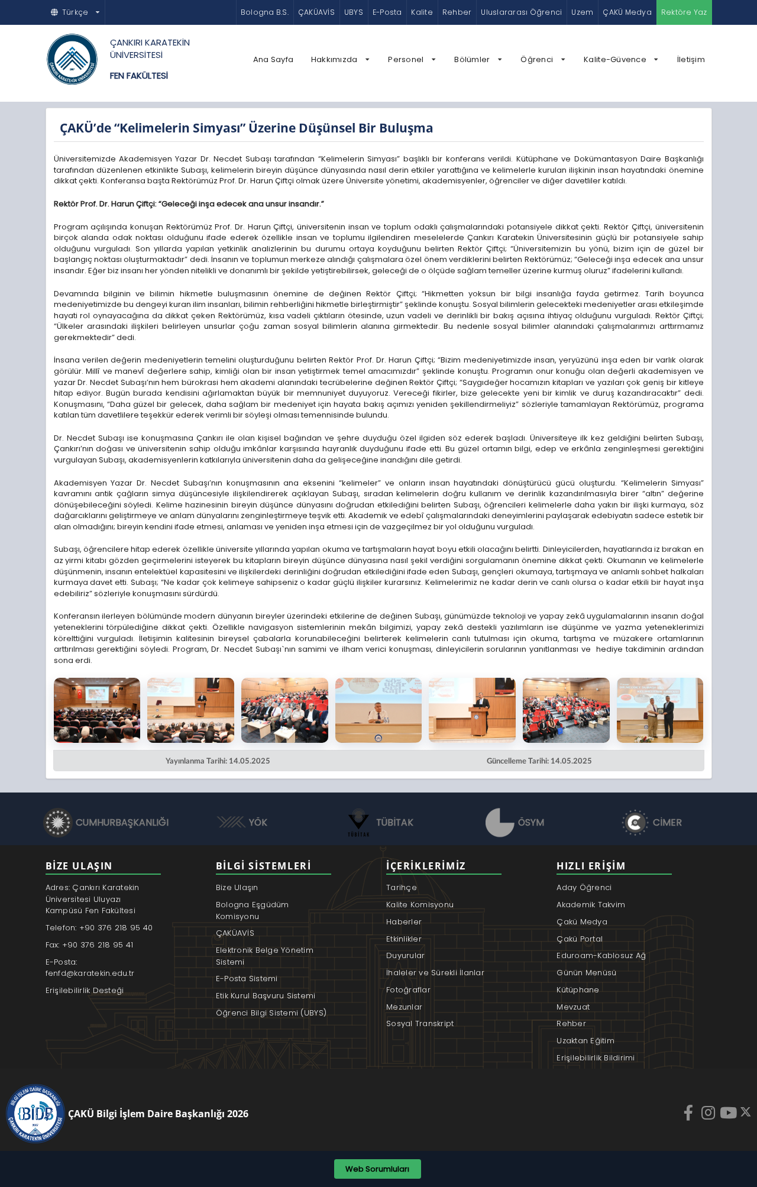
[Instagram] (710, 1112)
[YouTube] (730, 1112)
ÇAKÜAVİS (316, 12)
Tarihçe (401, 887)
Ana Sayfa (273, 59)
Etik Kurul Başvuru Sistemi (266, 995)
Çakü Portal (580, 939)
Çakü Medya (582, 921)
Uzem (582, 12)
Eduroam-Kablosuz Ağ (601, 955)
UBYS (353, 12)
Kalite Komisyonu (420, 904)
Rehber (456, 12)
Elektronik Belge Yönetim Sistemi (264, 956)
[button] (76, 12)
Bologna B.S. (265, 12)
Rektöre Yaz (684, 12)
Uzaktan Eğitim (585, 1040)
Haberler (404, 921)
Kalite (421, 12)
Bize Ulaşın (237, 887)
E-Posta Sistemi (247, 978)
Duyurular (405, 955)
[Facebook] (690, 1112)
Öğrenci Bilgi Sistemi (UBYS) (271, 1012)
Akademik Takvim (591, 904)
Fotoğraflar (408, 989)
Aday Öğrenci (584, 887)
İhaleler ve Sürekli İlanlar (435, 972)
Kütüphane (578, 989)
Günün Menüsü (586, 972)
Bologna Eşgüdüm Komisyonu (252, 910)
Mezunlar (404, 1007)
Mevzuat (573, 1007)
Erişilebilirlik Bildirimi (596, 1057)
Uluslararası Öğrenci (521, 12)
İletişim (691, 59)
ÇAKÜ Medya (627, 12)
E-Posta (387, 12)
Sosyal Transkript (420, 1023)
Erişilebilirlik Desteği (85, 990)
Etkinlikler (404, 939)
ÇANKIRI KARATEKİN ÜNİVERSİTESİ (150, 48)
